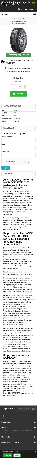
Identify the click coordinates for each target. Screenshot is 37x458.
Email (4, 144)
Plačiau (17, 455)
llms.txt (9, 433)
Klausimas (5, 151)
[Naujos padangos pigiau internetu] (15, 3)
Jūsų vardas (6, 137)
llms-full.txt (17, 433)
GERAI (8, 455)
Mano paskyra (6, 437)
